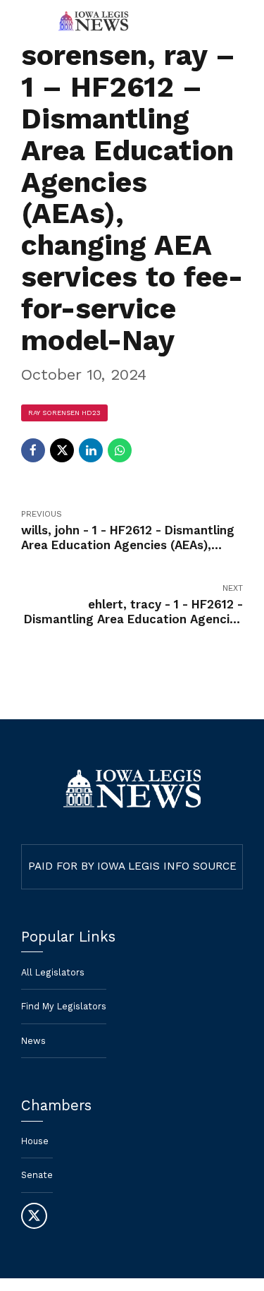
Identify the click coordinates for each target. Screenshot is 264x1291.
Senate (37, 1175)
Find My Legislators (63, 1006)
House (35, 1141)
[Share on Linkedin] (91, 450)
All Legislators (52, 972)
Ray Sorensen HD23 (64, 412)
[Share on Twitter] (62, 450)
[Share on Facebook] (33, 450)
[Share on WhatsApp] (120, 450)
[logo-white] (132, 789)
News (33, 1040)
